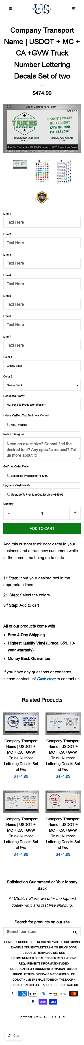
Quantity (8, 504)
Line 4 (7, 275)
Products (24, 942)
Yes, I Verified (18, 424)
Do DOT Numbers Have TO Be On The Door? (44, 979)
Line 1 (7, 213)
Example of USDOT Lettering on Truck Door (44, 947)
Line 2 (7, 234)
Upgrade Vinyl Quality (16, 485)
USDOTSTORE (55, 1017)
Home (8, 942)
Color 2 (7, 376)
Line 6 (7, 316)
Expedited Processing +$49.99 (29, 475)
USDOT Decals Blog (24, 985)
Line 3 (7, 254)
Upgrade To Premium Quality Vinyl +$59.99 (36, 494)
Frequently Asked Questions (58, 942)
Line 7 (7, 336)
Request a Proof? (14, 396)
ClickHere (46, 678)
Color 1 (7, 357)
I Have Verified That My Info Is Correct (26, 415)
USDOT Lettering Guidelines (44, 952)
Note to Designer (13, 434)
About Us (49, 985)
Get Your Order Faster (16, 466)
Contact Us (69, 985)
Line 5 (7, 295)
